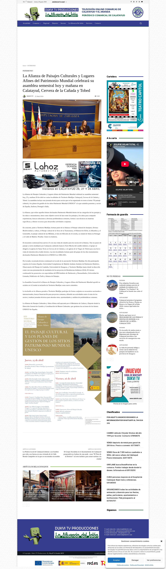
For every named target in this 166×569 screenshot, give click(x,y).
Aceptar (116, 560)
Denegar (135, 560)
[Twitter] (139, 1)
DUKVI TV (30, 96)
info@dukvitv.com (124, 533)
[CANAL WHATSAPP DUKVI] (125, 384)
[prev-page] (24, 505)
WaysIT (51, 553)
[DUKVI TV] (24, 96)
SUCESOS (122, 280)
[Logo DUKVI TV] (32, 13)
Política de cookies (123, 565)
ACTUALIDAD (123, 297)
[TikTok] (136, 1)
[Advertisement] (83, 45)
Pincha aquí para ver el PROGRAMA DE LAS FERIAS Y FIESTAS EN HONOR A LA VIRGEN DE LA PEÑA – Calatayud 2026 (131, 319)
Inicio (24, 66)
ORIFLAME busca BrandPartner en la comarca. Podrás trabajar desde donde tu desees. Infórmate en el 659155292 (124, 467)
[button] (161, 541)
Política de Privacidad (137, 565)
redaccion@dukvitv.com (124, 529)
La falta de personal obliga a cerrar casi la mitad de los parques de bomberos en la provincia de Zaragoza (129, 351)
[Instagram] (133, 1)
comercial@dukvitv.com (124, 535)
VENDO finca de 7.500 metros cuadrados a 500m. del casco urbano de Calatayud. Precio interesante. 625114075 (124, 455)
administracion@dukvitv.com (125, 531)
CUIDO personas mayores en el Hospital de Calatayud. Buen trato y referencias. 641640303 (124, 480)
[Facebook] (131, 1)
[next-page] (27, 505)
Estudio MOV (60, 553)
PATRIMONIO (31, 66)
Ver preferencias (154, 560)
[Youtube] (142, 1)
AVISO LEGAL (149, 565)
